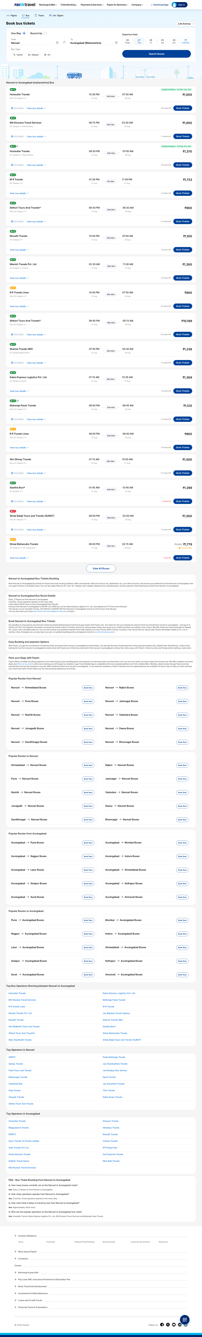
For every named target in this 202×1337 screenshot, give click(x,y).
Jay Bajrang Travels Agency (116, 1013)
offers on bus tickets (25, 664)
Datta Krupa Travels (112, 1097)
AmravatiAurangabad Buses (124, 974)
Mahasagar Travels (18, 1077)
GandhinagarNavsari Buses (29, 819)
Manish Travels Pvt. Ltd (20, 1013)
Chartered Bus (16, 1084)
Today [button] (127, 43)
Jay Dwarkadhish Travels (115, 1064)
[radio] (18, 33)
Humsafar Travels (17, 993)
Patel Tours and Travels (20, 1070)
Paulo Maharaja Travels (114, 1057)
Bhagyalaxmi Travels (19, 1128)
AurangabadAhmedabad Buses (125, 869)
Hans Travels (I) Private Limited (24, 1141)
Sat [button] (162, 43)
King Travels (15, 1090)
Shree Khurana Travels (19, 1154)
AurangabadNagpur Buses (29, 856)
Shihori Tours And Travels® (22, 1033)
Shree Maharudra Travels (115, 1033)
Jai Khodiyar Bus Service (115, 1070)
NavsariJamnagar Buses (121, 701)
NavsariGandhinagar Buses (29, 741)
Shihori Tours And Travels (21, 1104)
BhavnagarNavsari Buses (122, 819)
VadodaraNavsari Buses (121, 792)
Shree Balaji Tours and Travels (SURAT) (122, 1040)
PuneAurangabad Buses (27, 920)
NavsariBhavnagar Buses (122, 741)
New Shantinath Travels (20, 1040)
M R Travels (108, 1006)
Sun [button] (174, 43)
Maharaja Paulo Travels (114, 1000)
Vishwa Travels (110, 1141)
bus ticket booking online (104, 632)
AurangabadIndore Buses (122, 856)
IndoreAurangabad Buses (122, 933)
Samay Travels (16, 1064)
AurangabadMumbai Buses (123, 842)
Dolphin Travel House (19, 1161)
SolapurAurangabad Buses (29, 960)
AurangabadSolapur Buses (29, 883)
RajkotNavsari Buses (119, 765)
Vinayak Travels (16, 1097)
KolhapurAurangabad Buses (124, 960)
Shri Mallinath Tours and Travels (24, 1026)
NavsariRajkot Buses (119, 687)
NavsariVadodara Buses (121, 714)
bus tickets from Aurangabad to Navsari (50, 611)
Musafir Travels (16, 1020)
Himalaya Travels (111, 1128)
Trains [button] (41, 15)
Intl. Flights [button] (58, 15)
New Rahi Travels (111, 1161)
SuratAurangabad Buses (27, 974)
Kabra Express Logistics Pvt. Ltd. (119, 993)
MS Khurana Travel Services (22, 1000)
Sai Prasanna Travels (113, 1154)
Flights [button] (13, 15)
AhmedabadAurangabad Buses (125, 947)
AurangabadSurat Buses (27, 896)
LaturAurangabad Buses (27, 947)
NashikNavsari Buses (26, 792)
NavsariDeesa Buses (119, 728)
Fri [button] (151, 43)
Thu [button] (139, 43)
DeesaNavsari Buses (119, 805)
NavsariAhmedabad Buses (28, 687)
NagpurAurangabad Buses (29, 933)
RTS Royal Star (110, 1147)
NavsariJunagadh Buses (27, 728)
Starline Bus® (109, 1026)
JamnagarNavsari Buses (121, 778)
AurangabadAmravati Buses (124, 896)
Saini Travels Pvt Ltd (19, 1147)
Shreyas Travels (110, 1121)
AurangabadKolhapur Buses (124, 883)
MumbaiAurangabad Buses (123, 920)
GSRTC (12, 1057)
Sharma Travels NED (113, 1020)
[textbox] (34, 43)
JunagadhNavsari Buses (27, 805)
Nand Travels (109, 1077)
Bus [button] (27, 15)
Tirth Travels (109, 1090)
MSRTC (12, 1134)
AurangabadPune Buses (27, 842)
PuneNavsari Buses (24, 778)
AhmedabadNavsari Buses (28, 765)
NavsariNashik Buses (26, 714)
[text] (101, 14)
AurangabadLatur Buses (27, 869)
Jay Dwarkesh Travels (114, 1084)
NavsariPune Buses (24, 701)
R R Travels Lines (17, 1006)
